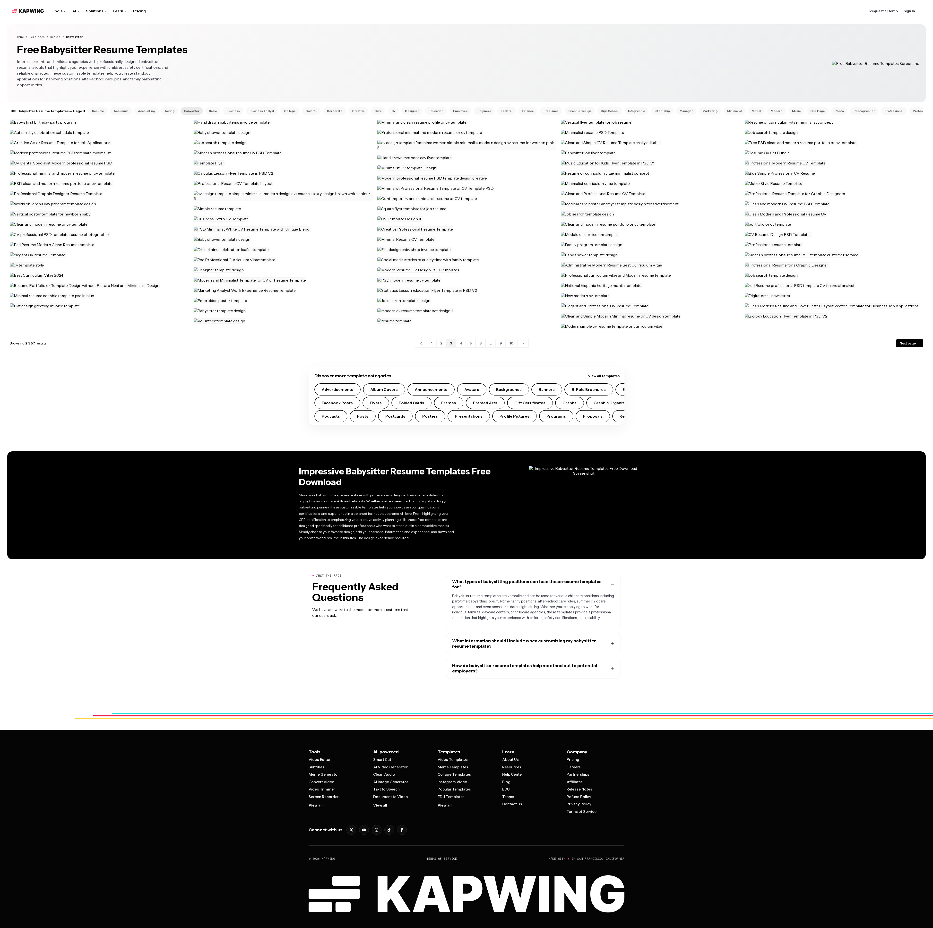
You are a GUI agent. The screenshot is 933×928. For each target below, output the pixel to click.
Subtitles (316, 767)
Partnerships (578, 774)
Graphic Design (579, 111)
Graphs (569, 402)
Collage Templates (454, 774)
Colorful (311, 111)
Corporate (334, 111)
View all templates (604, 376)
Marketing (709, 111)
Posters (430, 416)
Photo (839, 111)
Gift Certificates (529, 402)
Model (756, 111)
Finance (528, 111)
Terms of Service (581, 811)
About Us (510, 759)
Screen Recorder (324, 796)
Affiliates (575, 782)
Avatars (471, 389)
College (290, 111)
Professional (893, 111)
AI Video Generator (390, 767)
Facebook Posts (337, 402)
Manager (686, 111)
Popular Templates (454, 789)
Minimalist (734, 111)
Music (796, 111)
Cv (393, 111)
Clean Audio (384, 774)
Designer (412, 111)
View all (315, 805)
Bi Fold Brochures (589, 389)
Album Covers (384, 389)
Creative (358, 111)
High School (609, 111)
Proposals (593, 416)
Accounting (146, 111)
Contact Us (512, 804)
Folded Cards (411, 402)
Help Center (512, 774)
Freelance (551, 111)
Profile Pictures (514, 416)
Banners (547, 389)
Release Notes (579, 789)
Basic (213, 111)
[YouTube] (364, 830)
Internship (662, 111)
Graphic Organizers (612, 402)
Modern (776, 111)
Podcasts (331, 416)
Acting (169, 111)
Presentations (469, 416)
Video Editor (320, 759)
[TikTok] (389, 830)
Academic (121, 111)
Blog (506, 782)
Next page (908, 343)
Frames (448, 402)
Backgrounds (509, 389)
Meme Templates (453, 767)
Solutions (94, 11)
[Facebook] (402, 830)
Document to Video (390, 796)
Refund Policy (579, 796)
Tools (57, 11)
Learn (118, 11)
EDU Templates (451, 796)
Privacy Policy (579, 804)
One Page (817, 111)
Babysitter (74, 36)
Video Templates (453, 759)
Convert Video (321, 782)
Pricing (139, 11)
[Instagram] (376, 830)
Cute (378, 111)
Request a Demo (883, 11)
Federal (506, 111)
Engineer (484, 111)
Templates (37, 36)
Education (436, 111)
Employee (460, 111)
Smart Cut (382, 759)
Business (233, 111)
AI (74, 11)
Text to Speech (386, 789)
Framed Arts (485, 402)
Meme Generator (324, 774)
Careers (574, 767)
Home (20, 36)
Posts (362, 416)
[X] (351, 830)
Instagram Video (452, 782)
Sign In (909, 11)
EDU (506, 789)
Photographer (864, 111)
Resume (55, 36)
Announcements (431, 389)
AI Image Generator (390, 782)
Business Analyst (262, 111)
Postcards (395, 416)
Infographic (636, 111)
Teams (508, 796)
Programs (556, 416)
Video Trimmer (322, 789)
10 (511, 343)
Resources (511, 767)
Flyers (376, 402)
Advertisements (337, 389)
